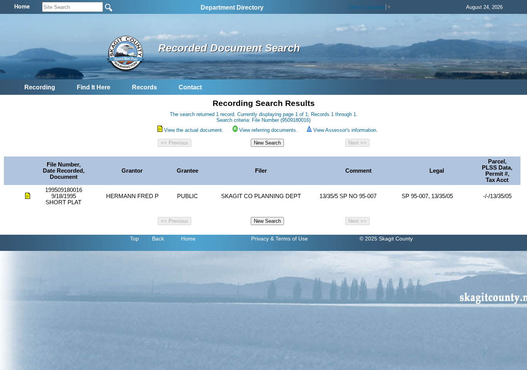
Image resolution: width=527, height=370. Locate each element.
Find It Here (93, 87)
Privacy (260, 238)
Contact (190, 87)
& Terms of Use (289, 238)
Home (188, 238)
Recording (39, 87)
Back (158, 238)
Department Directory (232, 7)
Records (144, 87)
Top (134, 238)
